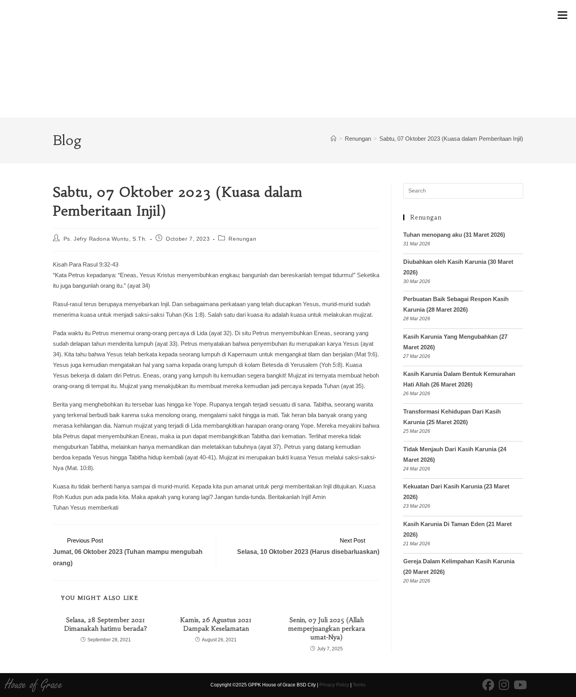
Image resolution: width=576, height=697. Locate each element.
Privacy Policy (334, 685)
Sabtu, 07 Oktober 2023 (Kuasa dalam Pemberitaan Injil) (451, 138)
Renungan (242, 239)
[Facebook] (488, 685)
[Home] (334, 138)
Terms (359, 685)
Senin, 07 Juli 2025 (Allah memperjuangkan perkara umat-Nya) (326, 628)
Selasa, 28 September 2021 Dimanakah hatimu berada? (105, 624)
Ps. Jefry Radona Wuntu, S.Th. (105, 239)
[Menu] (562, 14)
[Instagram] (504, 685)
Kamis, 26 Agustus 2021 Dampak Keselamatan (216, 624)
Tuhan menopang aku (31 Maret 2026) (454, 234)
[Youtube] (520, 685)
